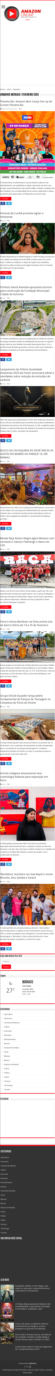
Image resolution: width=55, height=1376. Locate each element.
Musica (6, 1060)
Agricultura (8, 1014)
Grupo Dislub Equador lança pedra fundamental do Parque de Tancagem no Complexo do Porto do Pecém (25, 699)
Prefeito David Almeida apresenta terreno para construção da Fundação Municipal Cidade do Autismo (26, 291)
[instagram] (30, 1366)
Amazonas (8, 1018)
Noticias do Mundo (11, 1064)
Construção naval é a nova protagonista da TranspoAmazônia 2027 (33, 1348)
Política (7, 1073)
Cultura (7, 1027)
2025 (9, 89)
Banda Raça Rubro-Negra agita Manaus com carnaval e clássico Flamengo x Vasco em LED (27, 542)
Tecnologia (8, 1085)
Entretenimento (11, 109)
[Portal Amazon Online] (27, 13)
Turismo (7, 1090)
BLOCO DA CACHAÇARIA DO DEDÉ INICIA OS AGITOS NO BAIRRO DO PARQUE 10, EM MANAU (26, 454)
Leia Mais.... (6, 199)
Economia (8, 1031)
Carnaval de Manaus (12, 1023)
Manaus (7, 1056)
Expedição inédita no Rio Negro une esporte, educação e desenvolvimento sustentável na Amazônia (32, 1288)
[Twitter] (27, 1366)
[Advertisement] (27, 53)
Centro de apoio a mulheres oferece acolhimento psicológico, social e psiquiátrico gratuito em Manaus (31, 1326)
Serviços (7, 1081)
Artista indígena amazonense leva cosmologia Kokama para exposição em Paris (24, 777)
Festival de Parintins (11, 1048)
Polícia (6, 1069)
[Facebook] (24, 1366)
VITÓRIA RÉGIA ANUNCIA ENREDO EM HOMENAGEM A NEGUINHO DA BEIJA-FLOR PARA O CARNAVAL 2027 (32, 1306)
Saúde (6, 1077)
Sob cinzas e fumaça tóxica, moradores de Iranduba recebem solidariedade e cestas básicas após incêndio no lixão (33, 1337)
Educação (7, 1035)
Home (2, 89)
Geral (4, 109)
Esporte (7, 1044)
